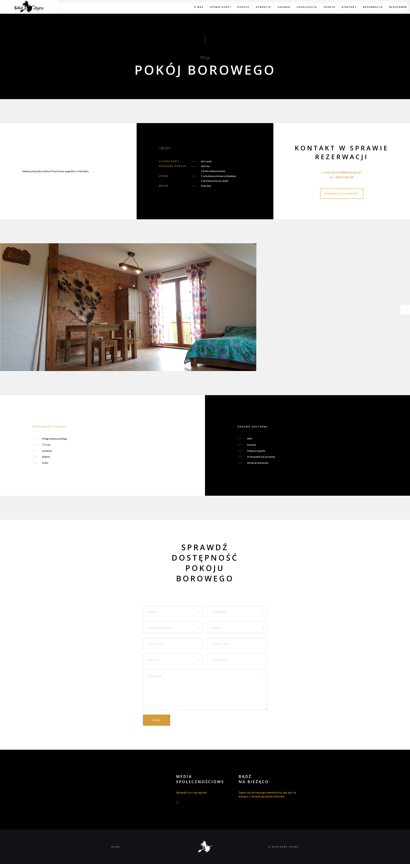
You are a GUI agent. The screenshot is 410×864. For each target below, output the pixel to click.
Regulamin (398, 7)
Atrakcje (263, 7)
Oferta (329, 7)
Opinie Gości (220, 7)
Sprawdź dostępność (341, 193)
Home (115, 846)
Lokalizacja (307, 7)
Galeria (284, 7)
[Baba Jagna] (29, 7)
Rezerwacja (373, 7)
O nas (198, 7)
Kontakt (349, 7)
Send (156, 720)
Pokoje (243, 7)
